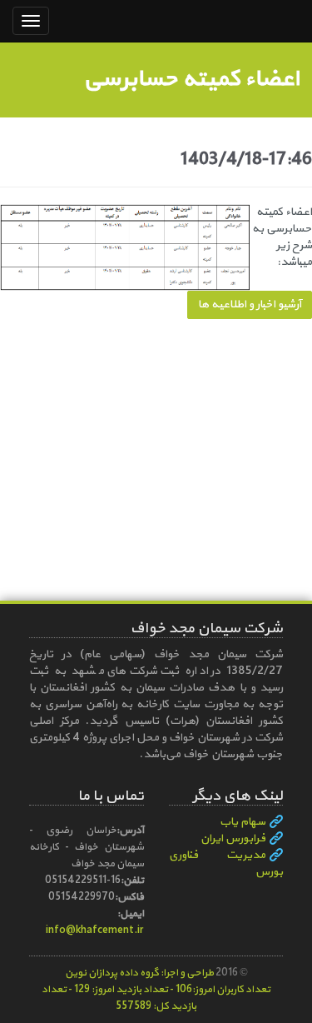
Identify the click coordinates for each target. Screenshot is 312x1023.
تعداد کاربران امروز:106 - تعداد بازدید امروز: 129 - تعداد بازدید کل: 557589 (156, 997)
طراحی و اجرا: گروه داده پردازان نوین (139, 973)
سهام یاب (242, 822)
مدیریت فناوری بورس (226, 864)
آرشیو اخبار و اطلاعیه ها (249, 304)
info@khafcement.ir (95, 930)
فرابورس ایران (233, 839)
